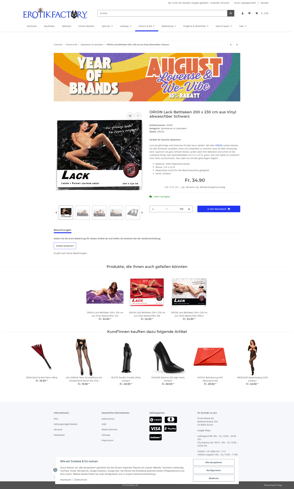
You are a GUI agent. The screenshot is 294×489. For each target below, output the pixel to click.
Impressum (107, 440)
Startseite (32, 26)
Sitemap (106, 434)
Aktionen (66, 26)
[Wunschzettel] (249, 13)
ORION (218, 145)
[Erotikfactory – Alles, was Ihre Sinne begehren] (55, 13)
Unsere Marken (86, 26)
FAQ (56, 418)
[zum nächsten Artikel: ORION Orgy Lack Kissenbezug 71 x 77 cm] (237, 44)
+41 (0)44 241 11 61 (216, 451)
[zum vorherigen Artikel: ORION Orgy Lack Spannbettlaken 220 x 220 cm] (231, 44)
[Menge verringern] (153, 209)
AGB (104, 424)
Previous (56, 213)
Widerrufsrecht (109, 429)
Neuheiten (49, 26)
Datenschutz (108, 418)
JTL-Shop (278, 485)
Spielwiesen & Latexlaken (174, 128)
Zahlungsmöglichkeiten (66, 424)
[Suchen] (230, 13)
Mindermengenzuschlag (212, 187)
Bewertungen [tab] (62, 230)
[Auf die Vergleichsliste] (130, 115)
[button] (242, 13)
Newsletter (59, 434)
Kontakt (264, 2)
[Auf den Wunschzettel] (138, 115)
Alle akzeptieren (213, 462)
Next (142, 213)
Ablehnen (214, 478)
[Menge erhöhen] (189, 209)
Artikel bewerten (65, 245)
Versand (190, 187)
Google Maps (204, 430)
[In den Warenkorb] (56, 108)
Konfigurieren (214, 470)
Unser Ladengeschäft (245, 2)
